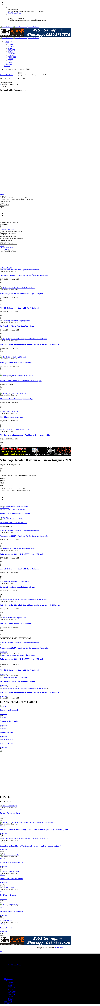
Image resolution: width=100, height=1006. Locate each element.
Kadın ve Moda (6, 743)
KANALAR (8, 64)
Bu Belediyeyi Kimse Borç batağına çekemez (17, 326)
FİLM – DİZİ (12, 57)
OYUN (10, 62)
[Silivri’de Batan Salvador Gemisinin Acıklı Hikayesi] (16, 375)
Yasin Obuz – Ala (7, 928)
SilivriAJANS (59, 948)
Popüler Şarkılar (6, 732)
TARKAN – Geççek (8, 895)
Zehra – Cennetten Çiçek (10, 813)
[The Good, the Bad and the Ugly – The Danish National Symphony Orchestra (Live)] (27, 822)
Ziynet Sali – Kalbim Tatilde (11, 879)
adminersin (3, 652)
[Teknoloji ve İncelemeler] (3, 706)
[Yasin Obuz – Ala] (6, 920)
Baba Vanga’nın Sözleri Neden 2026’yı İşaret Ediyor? (21, 293)
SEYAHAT (11, 50)
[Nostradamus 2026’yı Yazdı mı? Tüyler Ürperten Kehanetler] (19, 269)
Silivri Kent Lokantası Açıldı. (11, 417)
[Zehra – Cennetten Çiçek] (8, 806)
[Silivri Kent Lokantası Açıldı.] (10, 411)
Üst (1, 951)
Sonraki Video (4, 517)
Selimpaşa (20, 506)
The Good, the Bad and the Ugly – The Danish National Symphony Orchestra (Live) (34, 829)
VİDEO (6, 43)
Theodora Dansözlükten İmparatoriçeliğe (16, 399)
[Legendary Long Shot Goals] (9, 904)
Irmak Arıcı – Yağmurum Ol (11, 862)
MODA (10, 60)
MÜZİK (10, 59)
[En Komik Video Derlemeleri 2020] (11, 519)
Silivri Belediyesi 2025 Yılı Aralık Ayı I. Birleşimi (19, 308)
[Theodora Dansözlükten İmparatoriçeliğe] (13, 393)
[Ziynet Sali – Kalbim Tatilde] (9, 871)
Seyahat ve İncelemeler (9, 721)
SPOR (10, 48)
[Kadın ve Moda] (6, 739)
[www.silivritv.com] (19, 27)
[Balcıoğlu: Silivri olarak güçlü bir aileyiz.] (13, 357)
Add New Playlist (6, 268)
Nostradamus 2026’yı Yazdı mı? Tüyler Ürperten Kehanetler (24, 275)
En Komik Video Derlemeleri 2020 (13, 523)
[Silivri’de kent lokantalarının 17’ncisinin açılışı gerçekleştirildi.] (14, 429)
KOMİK (10, 52)
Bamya (11, 506)
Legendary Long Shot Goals (11, 911)
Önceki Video (4, 508)
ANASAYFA (8, 41)
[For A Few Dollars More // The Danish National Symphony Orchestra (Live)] (24, 838)
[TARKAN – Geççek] (7, 888)
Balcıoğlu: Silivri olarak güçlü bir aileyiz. (16, 362)
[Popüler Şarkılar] (3, 728)
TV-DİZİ (7, 66)
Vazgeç (2, 194)
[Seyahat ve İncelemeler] (3, 717)
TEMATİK (11, 55)
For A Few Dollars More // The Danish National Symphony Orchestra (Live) (30, 846)
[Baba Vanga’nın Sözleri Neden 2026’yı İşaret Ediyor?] (17, 288)
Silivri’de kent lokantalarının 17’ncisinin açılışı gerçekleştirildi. (25, 435)
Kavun (15, 506)
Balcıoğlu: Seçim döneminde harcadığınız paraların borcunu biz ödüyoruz (30, 344)
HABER (10, 45)
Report (2, 246)
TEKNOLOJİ (12, 53)
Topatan (26, 506)
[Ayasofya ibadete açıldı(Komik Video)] (12, 509)
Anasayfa (3, 75)
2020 (7, 506)
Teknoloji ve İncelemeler (9, 710)
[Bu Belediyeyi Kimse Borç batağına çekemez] (15, 320)
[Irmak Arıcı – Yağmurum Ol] (9, 855)
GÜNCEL (11, 46)
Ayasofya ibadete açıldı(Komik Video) (15, 513)
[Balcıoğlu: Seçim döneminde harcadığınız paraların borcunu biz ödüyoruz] (23, 339)
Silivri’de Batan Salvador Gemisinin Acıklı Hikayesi (21, 381)
